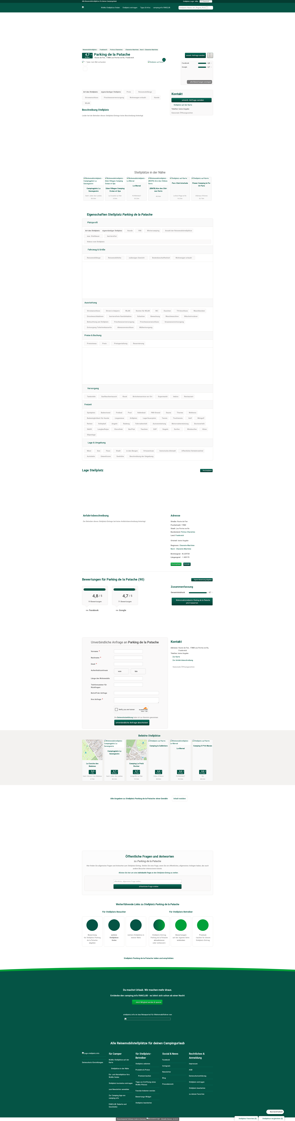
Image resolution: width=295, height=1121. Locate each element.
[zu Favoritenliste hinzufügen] (85, 64)
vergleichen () (272, 1119)
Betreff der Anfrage (99, 693)
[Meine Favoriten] (175, 8)
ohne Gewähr (162, 798)
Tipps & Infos (145, 8)
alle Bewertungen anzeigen (200, 82)
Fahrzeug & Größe (96, 249)
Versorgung (93, 388)
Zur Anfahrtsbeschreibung (183, 660)
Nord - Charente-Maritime (181, 549)
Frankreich (180, 535)
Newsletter (166, 1072)
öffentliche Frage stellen (148, 887)
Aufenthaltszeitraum (99, 670)
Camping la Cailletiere (159, 746)
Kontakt (187, 564)
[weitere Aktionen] (210, 55)
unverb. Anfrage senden (195, 55)
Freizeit (88, 404)
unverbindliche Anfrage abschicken (132, 722)
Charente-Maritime (187, 545)
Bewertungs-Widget (143, 1097)
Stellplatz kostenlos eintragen (121, 1083)
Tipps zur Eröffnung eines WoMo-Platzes (146, 1083)
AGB (190, 1070)
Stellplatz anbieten (143, 1064)
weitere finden (114, 937)
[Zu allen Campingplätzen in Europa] (147, 1030)
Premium (208, 174)
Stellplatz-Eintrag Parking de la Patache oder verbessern (159, 939)
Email (93, 664)
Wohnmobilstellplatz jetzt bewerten (193, 601)
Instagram (166, 1066)
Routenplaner (207, 470)
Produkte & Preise (143, 1070)
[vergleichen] (85, 69)
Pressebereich (167, 1084)
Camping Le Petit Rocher (136, 765)
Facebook (166, 1060)
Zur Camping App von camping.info (117, 1097)
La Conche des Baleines (92, 765)
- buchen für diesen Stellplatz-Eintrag (202, 937)
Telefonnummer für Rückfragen (99, 686)
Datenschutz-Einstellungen (92, 1062)
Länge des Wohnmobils (100, 678)
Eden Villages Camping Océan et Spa (115, 190)
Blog (164, 1078)
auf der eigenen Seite (181, 937)
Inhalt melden (180, 798)
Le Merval (137, 186)
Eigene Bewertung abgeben (203, 580)
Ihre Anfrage (96, 699)
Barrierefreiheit (276, 1112)
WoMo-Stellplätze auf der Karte (119, 1061)
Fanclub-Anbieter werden (145, 1091)
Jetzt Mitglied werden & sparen (148, 1002)
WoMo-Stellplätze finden (110, 8)
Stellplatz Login (188, 1)
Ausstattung (90, 302)
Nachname (95, 658)
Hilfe (196, 1)
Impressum (193, 1064)
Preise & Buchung (92, 335)
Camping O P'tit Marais (202, 746)
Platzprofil (92, 222)
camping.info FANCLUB (161, 8)
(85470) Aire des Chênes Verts (158, 190)
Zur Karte (176, 657)
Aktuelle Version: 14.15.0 (169, 1119)
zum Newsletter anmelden (119, 1089)
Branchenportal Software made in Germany (131, 1119)
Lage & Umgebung (96, 442)
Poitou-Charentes (188, 532)
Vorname (95, 651)
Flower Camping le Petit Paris (201, 184)
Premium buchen (144, 1076)
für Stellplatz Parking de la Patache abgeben (92, 939)
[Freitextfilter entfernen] (206, 7)
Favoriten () (248, 1119)
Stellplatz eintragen (130, 8)
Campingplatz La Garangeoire (93, 190)
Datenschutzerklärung (125, 717)
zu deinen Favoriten (196, 1094)
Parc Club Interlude (180, 183)
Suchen (211, 8)
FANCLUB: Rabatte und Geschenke (118, 1105)
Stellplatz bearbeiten (144, 1103)
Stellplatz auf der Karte (182, 105)
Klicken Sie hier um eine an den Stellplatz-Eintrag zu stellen (148, 873)
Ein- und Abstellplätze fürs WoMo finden (119, 1076)
